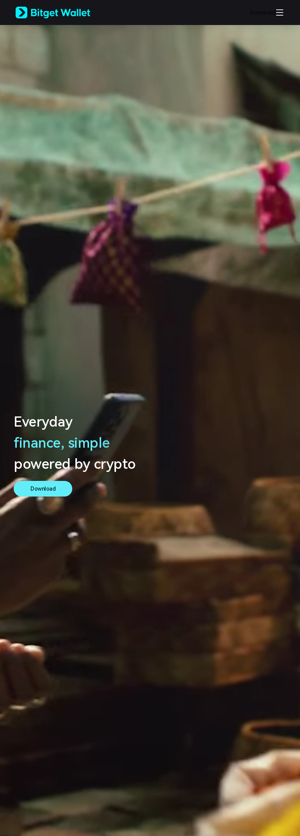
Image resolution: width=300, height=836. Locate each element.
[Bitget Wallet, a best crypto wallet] (63, 12)
